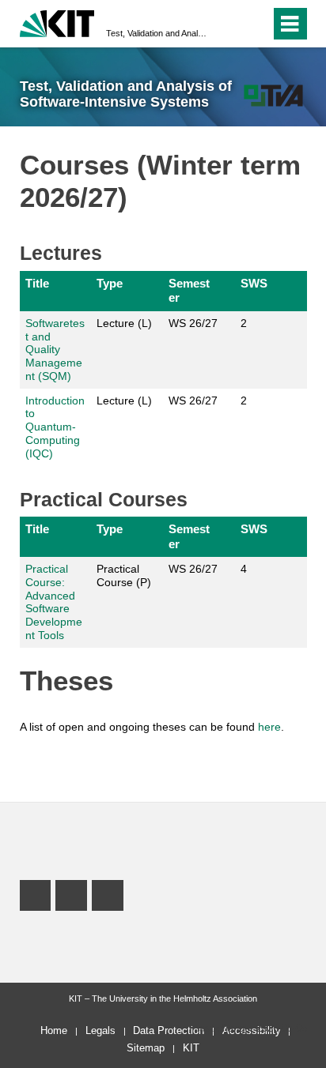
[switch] (230, 23)
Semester (189, 290)
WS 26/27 (193, 323)
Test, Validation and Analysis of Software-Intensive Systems (158, 33)
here (269, 726)
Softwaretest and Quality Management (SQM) (55, 349)
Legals (100, 1030)
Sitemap (146, 1048)
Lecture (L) (124, 323)
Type (110, 283)
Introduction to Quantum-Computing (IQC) (55, 427)
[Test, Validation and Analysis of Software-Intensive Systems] (273, 95)
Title (37, 283)
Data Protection (168, 1030)
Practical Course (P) (124, 575)
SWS (254, 283)
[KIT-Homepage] (57, 21)
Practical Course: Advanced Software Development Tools (53, 601)
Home (53, 1030)
